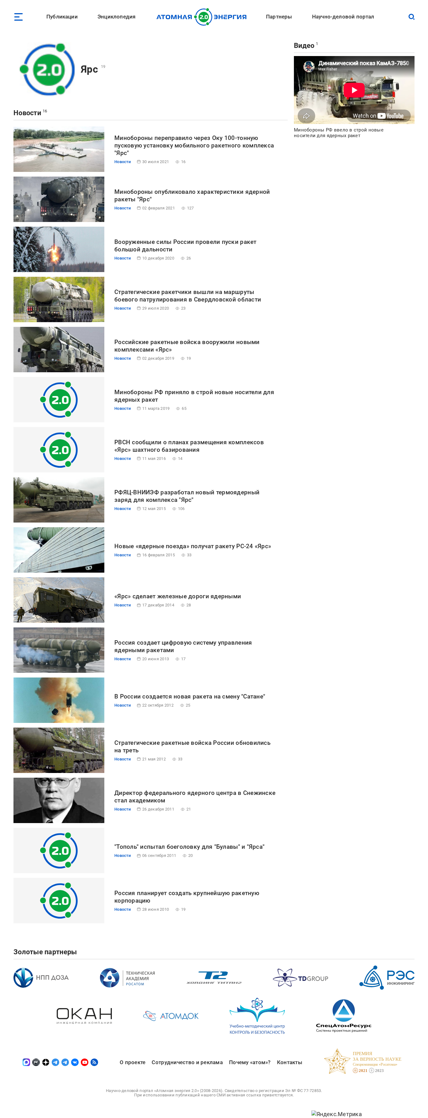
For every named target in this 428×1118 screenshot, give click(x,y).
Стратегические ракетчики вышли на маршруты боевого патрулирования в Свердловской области (187, 295)
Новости (27, 113)
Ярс (89, 69)
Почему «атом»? (250, 1062)
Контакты (289, 1062)
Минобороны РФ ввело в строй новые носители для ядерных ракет (339, 132)
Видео (304, 45)
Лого (203, 17)
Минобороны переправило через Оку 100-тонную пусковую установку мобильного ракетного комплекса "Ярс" (194, 145)
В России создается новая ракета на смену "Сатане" (189, 696)
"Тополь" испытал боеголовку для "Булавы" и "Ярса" (189, 846)
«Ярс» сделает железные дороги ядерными (177, 596)
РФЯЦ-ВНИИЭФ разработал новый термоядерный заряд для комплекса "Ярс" (186, 496)
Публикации (62, 16)
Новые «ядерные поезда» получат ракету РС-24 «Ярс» (192, 546)
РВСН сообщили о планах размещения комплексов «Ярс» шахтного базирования (189, 446)
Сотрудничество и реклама (187, 1062)
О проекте (132, 1062)
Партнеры (279, 16)
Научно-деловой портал (343, 16)
